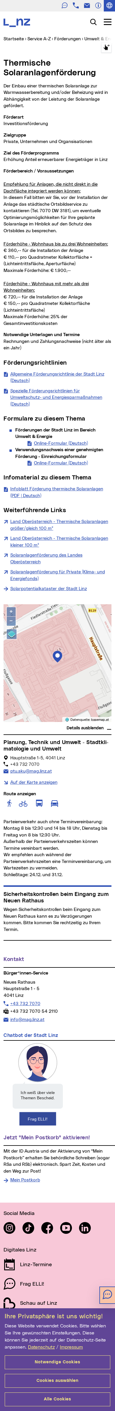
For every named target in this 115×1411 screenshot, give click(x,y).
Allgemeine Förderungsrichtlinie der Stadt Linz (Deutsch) (57, 377)
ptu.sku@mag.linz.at (31, 771)
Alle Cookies (57, 1399)
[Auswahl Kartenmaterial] (12, 634)
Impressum (71, 1347)
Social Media (19, 1213)
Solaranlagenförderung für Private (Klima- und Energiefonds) (57, 575)
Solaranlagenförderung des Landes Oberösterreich (46, 558)
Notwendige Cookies (57, 1362)
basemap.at (100, 719)
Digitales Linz (20, 1250)
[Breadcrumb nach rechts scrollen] (106, 47)
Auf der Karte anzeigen (34, 782)
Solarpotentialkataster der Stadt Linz (48, 589)
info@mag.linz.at (27, 1019)
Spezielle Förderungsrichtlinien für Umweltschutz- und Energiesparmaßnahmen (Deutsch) (56, 397)
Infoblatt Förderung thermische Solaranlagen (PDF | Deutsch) (56, 492)
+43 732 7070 (25, 1003)
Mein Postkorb (25, 1180)
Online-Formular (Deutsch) (61, 443)
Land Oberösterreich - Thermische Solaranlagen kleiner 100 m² (59, 541)
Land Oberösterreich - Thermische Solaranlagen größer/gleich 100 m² (59, 525)
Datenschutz (41, 1347)
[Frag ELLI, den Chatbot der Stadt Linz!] (38, 1084)
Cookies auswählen (57, 1381)
